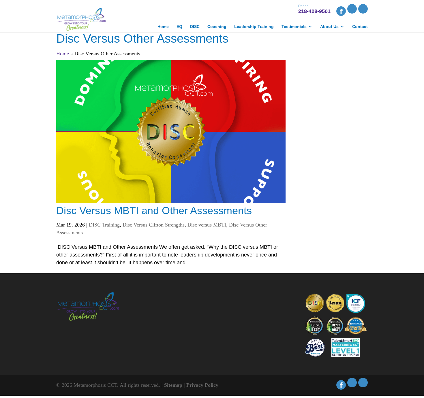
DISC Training (104, 225)
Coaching (216, 26)
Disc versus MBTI (206, 225)
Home (163, 26)
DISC (195, 26)
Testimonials (294, 26)
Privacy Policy (202, 385)
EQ (179, 26)
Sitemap (173, 385)
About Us (329, 26)
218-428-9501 (314, 9)
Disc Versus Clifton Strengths (154, 225)
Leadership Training (254, 26)
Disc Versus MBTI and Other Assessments (154, 210)
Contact (360, 26)
